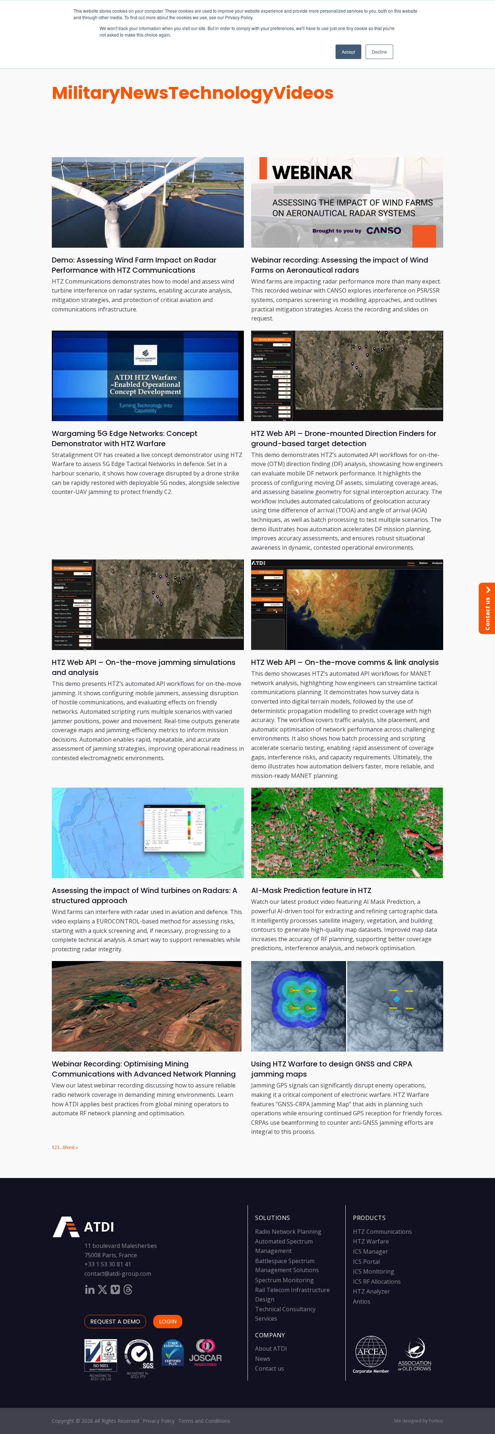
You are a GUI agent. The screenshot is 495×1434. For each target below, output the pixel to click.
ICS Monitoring (373, 1271)
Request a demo (115, 1321)
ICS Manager (370, 1251)
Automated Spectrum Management (284, 1246)
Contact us (269, 1368)
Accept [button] (348, 52)
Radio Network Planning (288, 1232)
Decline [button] (379, 52)
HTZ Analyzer (371, 1291)
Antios (361, 1301)
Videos (303, 93)
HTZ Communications (382, 1232)
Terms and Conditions (204, 1420)
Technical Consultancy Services (285, 1313)
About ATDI (271, 1349)
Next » (71, 1147)
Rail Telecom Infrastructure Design (292, 1294)
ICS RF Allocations (377, 1282)
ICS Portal (366, 1262)
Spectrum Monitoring (284, 1280)
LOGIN (167, 1321)
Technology (221, 93)
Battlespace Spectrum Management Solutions (287, 1265)
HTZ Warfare (371, 1241)
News (144, 93)
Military (86, 93)
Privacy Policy (159, 1420)
